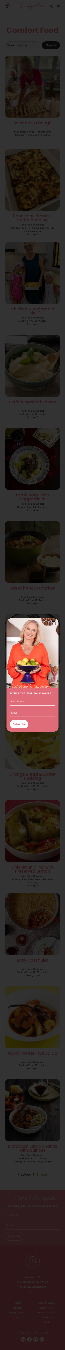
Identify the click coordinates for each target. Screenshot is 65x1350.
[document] (32, 675)
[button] (53, 623)
